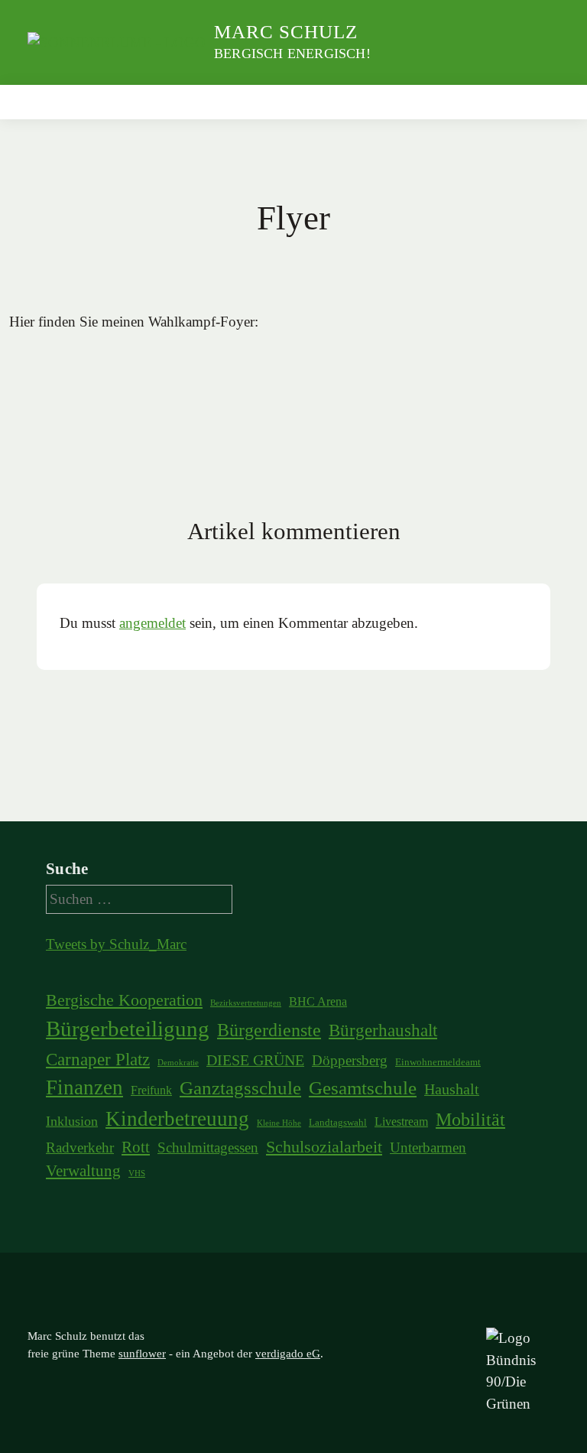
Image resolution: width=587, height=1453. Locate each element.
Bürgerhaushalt (383, 1030)
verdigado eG (287, 1353)
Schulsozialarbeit (324, 1147)
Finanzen (84, 1087)
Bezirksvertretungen (245, 1003)
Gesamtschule (363, 1088)
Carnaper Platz (98, 1059)
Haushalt (451, 1089)
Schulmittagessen (207, 1147)
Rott (136, 1147)
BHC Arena (318, 1001)
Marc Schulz (286, 31)
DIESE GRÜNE (255, 1060)
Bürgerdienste (269, 1029)
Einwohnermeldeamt (438, 1062)
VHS (136, 1173)
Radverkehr (80, 1147)
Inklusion (72, 1121)
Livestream (401, 1121)
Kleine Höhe (279, 1123)
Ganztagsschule (240, 1088)
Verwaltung (83, 1171)
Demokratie (178, 1062)
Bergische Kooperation (124, 1000)
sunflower (142, 1353)
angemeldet (152, 623)
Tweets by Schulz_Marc (116, 944)
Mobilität (470, 1120)
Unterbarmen (428, 1147)
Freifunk (151, 1090)
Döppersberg (350, 1060)
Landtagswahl (338, 1122)
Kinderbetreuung (177, 1118)
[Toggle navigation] (542, 102)
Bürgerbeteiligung (127, 1028)
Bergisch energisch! (292, 53)
